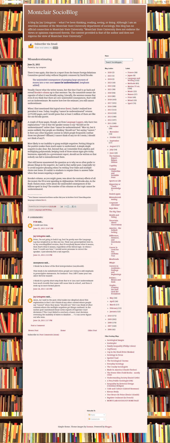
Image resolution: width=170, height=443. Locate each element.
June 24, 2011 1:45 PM (42, 289)
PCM (35, 222)
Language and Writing (43, 210)
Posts (92, 415)
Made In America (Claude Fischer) (122, 370)
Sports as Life (115, 181)
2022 (110, 86)
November (114, 132)
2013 (110, 117)
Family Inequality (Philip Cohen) (121, 346)
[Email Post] (61, 206)
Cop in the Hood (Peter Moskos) (120, 352)
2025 (110, 76)
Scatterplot (111, 343)
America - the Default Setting (115, 230)
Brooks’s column (41, 92)
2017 (110, 103)
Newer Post (33, 330)
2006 (110, 329)
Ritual (130, 100)
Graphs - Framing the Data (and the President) (114, 289)
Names (131, 94)
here (68, 109)
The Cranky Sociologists (117, 367)
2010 (110, 316)
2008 (110, 323)
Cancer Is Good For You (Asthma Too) (114, 251)
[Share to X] (70, 206)
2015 (110, 110)
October (113, 137)
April (112, 301)
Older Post (92, 330)
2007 (110, 326)
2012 (110, 120)
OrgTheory (111, 349)
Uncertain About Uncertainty (115, 223)
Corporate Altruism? (114, 204)
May (112, 298)
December (114, 126)
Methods (131, 83)
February (114, 308)
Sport (130, 103)
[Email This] (65, 206)
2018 (110, 100)
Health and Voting (114, 216)
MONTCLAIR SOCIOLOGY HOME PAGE (123, 401)
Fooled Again (114, 194)
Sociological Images (115, 340)
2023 (110, 83)
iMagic (112, 263)
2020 (110, 93)
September (114, 141)
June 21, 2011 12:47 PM (43, 228)
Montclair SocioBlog (53, 12)
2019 (110, 96)
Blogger (108, 427)
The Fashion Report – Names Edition (114, 159)
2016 (110, 106)
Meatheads (114, 259)
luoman (90, 427)
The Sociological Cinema (117, 361)
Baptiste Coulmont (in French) (120, 398)
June (112, 153)
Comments (95, 419)
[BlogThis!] (68, 206)
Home (63, 330)
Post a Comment (38, 325)
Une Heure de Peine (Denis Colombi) (123, 395)
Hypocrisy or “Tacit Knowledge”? (115, 187)
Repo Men (113, 208)
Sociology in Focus (115, 355)
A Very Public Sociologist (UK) (120, 381)
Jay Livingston (39, 236)
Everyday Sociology (115, 364)
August (113, 146)
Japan (130, 75)
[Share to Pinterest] (75, 206)
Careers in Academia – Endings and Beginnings (115, 270)
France (131, 72)
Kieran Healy (113, 392)
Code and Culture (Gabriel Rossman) (123, 389)
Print (130, 97)
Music (130, 91)
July (112, 150)
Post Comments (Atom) (49, 335)
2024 (110, 79)
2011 (110, 123)
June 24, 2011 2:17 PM (42, 320)
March (113, 305)
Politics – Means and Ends (115, 280)
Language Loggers (74, 122)
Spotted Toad (112, 358)
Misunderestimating (115, 198)
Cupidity (113, 166)
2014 (110, 113)
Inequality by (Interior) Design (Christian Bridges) (120, 385)
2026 (110, 72)
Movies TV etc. (134, 86)
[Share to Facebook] (73, 206)
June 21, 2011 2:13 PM (42, 255)
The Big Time (115, 212)
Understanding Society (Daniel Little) (123, 378)
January (113, 312)
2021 (110, 89)
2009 (110, 319)
